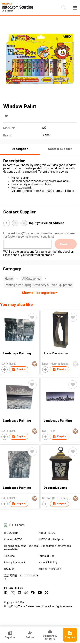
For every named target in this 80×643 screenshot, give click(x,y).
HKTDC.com (11, 532)
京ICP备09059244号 (50, 568)
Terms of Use (46, 555)
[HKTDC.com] (40, 527)
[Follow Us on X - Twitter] (13, 592)
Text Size (9, 555)
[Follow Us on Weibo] (26, 592)
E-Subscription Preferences (55, 545)
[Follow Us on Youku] (46, 592)
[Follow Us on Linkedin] (19, 592)
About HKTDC (47, 532)
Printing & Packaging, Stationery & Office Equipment (38, 285)
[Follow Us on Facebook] (6, 592)
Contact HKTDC (13, 539)
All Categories (31, 278)
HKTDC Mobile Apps (51, 539)
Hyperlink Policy (48, 562)
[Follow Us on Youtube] (40, 592)
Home (9, 278)
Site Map (9, 568)
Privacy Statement (14, 562)
